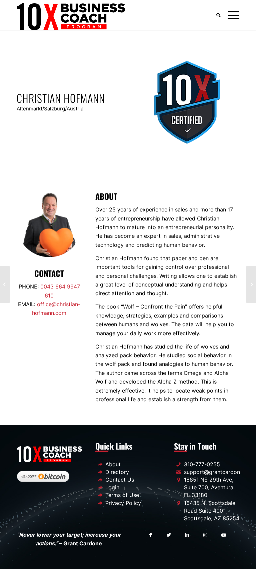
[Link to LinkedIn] (187, 535)
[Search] (218, 15)
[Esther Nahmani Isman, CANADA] (5, 284)
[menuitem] (218, 15)
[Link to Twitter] (169, 535)
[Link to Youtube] (224, 535)
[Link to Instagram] (205, 535)
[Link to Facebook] (150, 535)
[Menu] (231, 15)
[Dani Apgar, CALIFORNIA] (251, 284)
